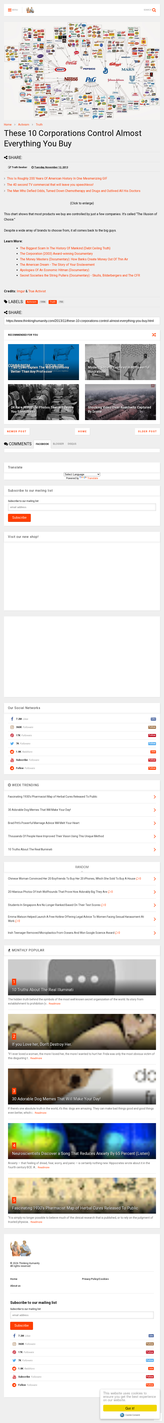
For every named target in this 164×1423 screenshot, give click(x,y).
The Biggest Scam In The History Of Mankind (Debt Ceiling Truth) (65, 248)
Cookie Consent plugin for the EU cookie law (130, 1415)
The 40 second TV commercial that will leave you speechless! (50, 185)
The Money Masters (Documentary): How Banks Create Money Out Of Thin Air (74, 259)
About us (15, 1285)
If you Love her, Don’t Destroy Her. (42, 1044)
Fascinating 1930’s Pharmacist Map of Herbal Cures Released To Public (75, 1208)
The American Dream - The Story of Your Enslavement (57, 265)
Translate (92, 478)
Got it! (130, 1408)
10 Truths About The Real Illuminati (42, 989)
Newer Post (17, 431)
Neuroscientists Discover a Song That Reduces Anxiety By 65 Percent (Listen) (81, 1153)
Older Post (147, 431)
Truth (39, 124)
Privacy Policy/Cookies (95, 1279)
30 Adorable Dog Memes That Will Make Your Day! (56, 1098)
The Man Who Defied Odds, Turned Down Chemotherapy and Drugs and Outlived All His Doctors (73, 191)
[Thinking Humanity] (30, 11)
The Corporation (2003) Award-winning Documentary (56, 254)
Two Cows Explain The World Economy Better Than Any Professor (40, 369)
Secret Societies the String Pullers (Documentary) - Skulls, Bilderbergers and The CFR (80, 275)
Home (8, 124)
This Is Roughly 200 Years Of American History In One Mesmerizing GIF (57, 178)
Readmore (54, 1003)
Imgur (21, 291)
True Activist (37, 291)
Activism (23, 124)
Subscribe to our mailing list (23, 501)
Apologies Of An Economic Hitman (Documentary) (54, 270)
